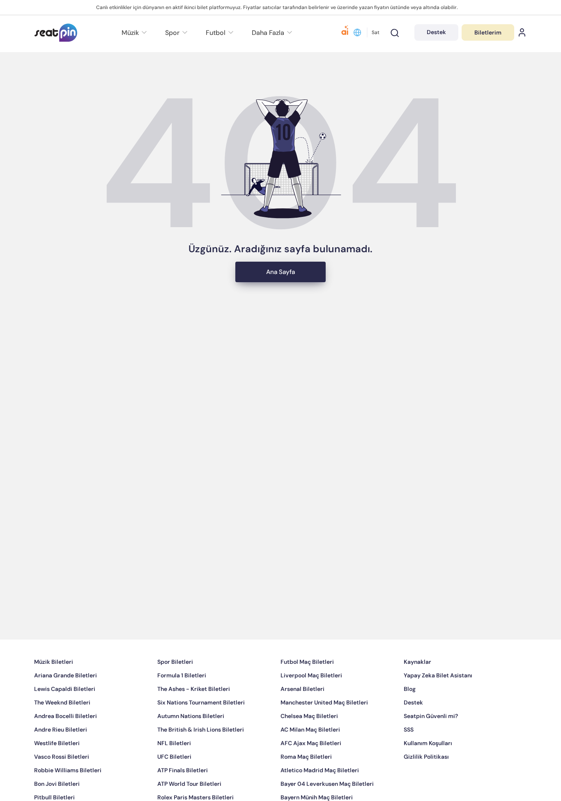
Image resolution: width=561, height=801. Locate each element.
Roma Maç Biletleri (306, 781)
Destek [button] (436, 32)
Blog (410, 713)
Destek (413, 727)
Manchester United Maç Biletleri (324, 727)
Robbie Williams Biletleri (67, 795)
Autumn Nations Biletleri (190, 740)
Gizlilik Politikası (426, 781)
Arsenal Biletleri (302, 713)
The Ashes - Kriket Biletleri (193, 713)
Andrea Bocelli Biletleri (65, 740)
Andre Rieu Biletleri (60, 754)
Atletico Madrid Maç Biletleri (319, 795)
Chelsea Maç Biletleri (309, 740)
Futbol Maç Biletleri (307, 686)
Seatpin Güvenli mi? (431, 740)
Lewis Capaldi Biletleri (64, 713)
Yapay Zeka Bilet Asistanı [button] (438, 700)
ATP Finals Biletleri (182, 795)
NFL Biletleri (174, 767)
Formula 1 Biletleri (181, 700)
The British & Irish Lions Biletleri (200, 754)
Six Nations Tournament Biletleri (201, 727)
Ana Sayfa (280, 296)
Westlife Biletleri (57, 767)
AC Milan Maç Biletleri (310, 754)
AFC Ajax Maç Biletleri (310, 767)
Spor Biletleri (175, 686)
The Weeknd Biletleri (62, 727)
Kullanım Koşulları (428, 767)
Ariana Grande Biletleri (65, 700)
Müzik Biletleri (53, 686)
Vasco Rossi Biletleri (61, 781)
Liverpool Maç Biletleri (311, 700)
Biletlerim (487, 32)
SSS (409, 754)
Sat (375, 32)
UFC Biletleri (174, 781)
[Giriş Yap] (522, 32)
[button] (270, 32)
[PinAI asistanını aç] (345, 32)
